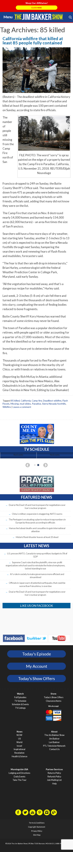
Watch (20, 693)
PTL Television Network (54, 746)
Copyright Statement (36, 827)
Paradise (36, 403)
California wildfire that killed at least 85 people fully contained (33, 40)
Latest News (36, 545)
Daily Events (19, 776)
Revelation (19, 753)
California (26, 400)
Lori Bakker (54, 742)
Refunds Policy (54, 776)
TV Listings (20, 708)
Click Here (36, 7)
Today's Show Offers (36, 678)
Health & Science (19, 756)
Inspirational (19, 749)
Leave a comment (22, 406)
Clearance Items (53, 701)
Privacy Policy (36, 831)
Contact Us (54, 749)
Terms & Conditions (36, 823)
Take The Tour (19, 780)
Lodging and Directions (19, 773)
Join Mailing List (54, 780)
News (19, 731)
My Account (36, 666)
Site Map (36, 835)
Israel (19, 746)
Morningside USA (19, 769)
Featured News (36, 497)
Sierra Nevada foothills (54, 403)
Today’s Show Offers (53, 697)
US (19, 738)
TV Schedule (20, 701)
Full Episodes (20, 697)
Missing (15, 403)
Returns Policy (54, 773)
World (19, 742)
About (54, 731)
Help (54, 783)
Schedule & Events (20, 704)
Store (53, 693)
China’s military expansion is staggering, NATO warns (37, 513)
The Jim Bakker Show (54, 735)
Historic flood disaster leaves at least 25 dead (37, 537)
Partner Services (54, 769)
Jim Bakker (38, 16)
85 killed (15, 400)
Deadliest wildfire (52, 400)
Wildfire (7, 406)
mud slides (25, 403)
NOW (19, 735)
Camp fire (37, 400)
